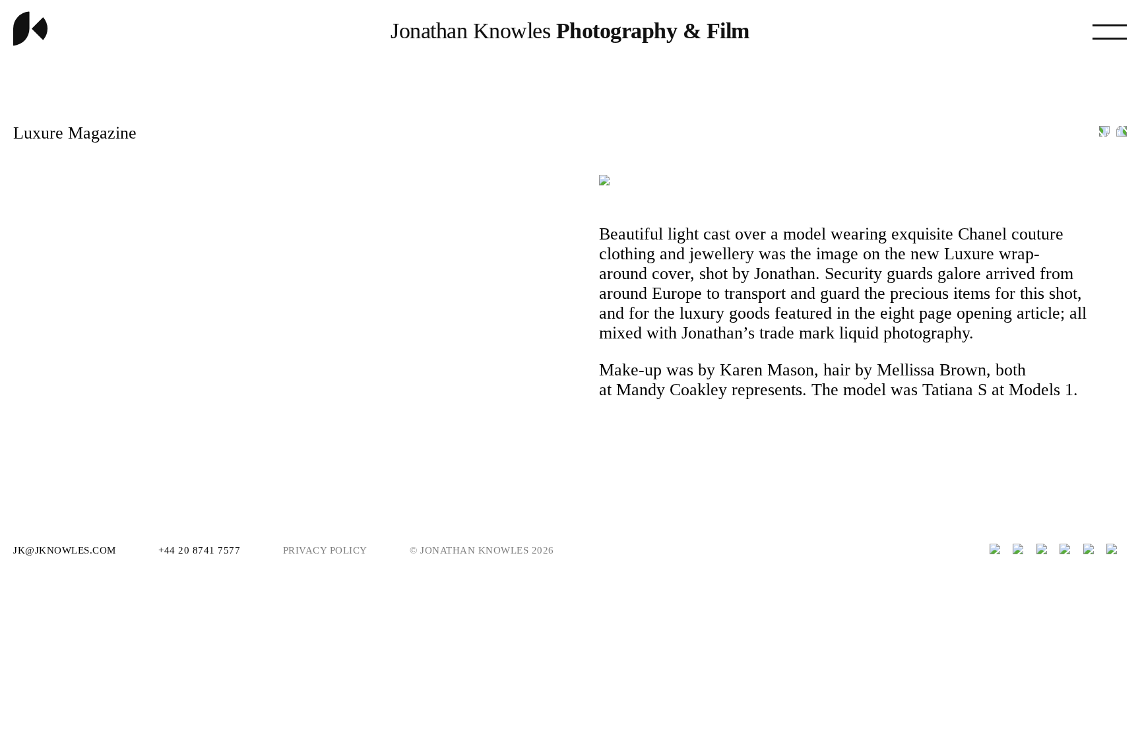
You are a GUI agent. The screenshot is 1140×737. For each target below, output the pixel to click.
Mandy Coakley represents (709, 389)
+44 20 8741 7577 (200, 550)
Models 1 (1041, 389)
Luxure (969, 253)
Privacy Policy (325, 550)
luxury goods (725, 313)
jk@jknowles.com (66, 550)
